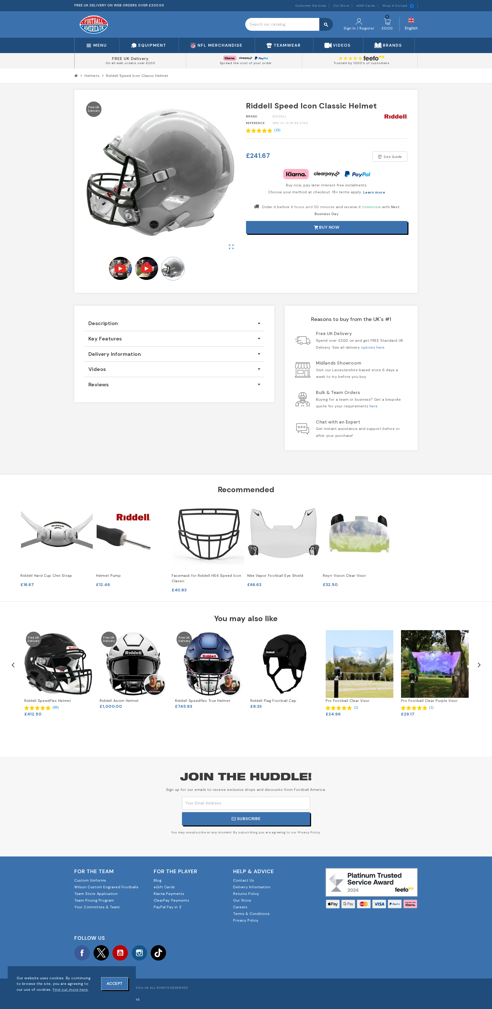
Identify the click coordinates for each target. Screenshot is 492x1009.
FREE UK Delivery (130, 58)
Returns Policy (246, 893)
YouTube (120, 953)
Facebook (82, 953)
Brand (252, 116)
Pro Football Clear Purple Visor (429, 700)
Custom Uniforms (90, 880)
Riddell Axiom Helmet (119, 700)
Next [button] (478, 665)
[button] (263, 130)
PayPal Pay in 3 (167, 907)
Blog (157, 880)
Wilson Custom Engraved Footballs (106, 887)
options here (372, 347)
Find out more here (70, 989)
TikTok (158, 953)
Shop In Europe (394, 6)
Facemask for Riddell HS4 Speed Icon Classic (206, 578)
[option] (58, 673)
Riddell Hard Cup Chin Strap (46, 575)
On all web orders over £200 (130, 63)
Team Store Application (96, 893)
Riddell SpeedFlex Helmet (47, 700)
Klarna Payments (169, 893)
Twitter (101, 953)
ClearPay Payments (171, 900)
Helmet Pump (108, 575)
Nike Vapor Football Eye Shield (275, 575)
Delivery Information (251, 887)
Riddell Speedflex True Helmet (202, 700)
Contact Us (243, 880)
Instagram (139, 953)
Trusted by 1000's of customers (361, 63)
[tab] (174, 323)
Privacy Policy (245, 920)
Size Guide (393, 157)
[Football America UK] (93, 24)
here (373, 406)
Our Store (341, 6)
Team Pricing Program (94, 900)
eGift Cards (365, 6)
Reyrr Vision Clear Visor (344, 575)
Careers (240, 907)
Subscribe (248, 818)
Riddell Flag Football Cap (273, 700)
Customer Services (310, 6)
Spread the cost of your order (246, 63)
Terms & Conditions (251, 913)
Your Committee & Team (97, 907)
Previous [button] (13, 665)
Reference (255, 123)
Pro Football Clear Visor (348, 700)
